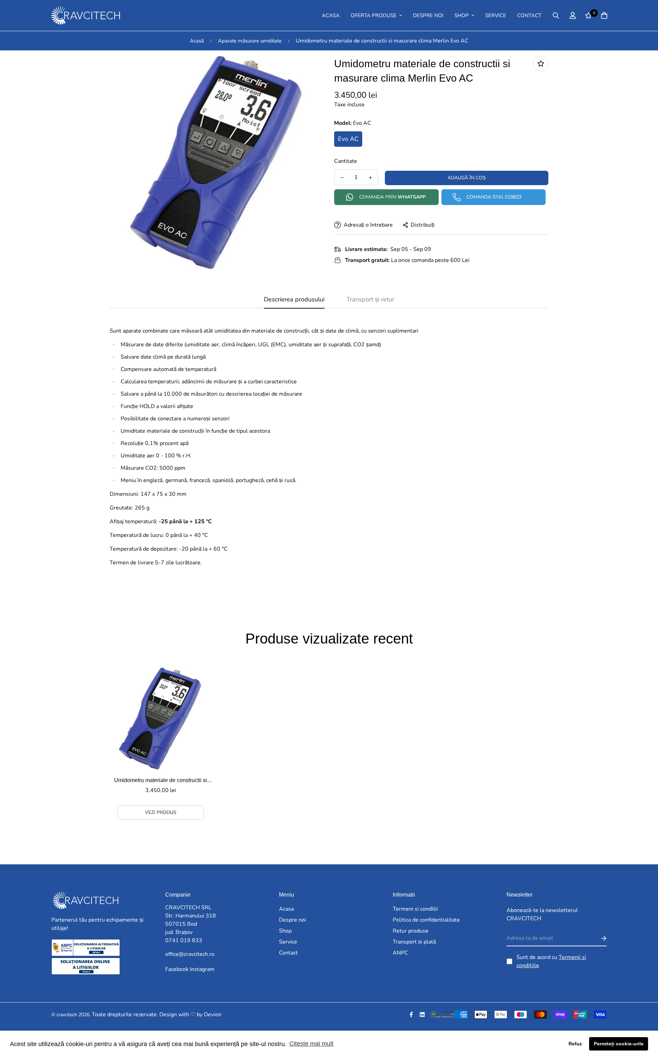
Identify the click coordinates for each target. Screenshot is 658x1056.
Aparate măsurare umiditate (250, 40)
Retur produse (410, 931)
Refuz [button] (575, 1043)
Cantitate (345, 161)
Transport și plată (414, 942)
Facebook (176, 969)
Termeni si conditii (415, 909)
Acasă (197, 40)
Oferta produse (374, 15)
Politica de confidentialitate (426, 920)
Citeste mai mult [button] (311, 1043)
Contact (529, 15)
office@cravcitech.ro (190, 954)
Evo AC (348, 139)
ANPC (400, 953)
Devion (212, 1014)
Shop (461, 15)
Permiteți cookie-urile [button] (619, 1043)
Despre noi (428, 15)
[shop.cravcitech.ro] (66, 15)
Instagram (202, 969)
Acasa (331, 15)
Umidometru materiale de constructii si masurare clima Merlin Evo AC (160, 780)
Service (495, 15)
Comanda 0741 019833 (493, 197)
